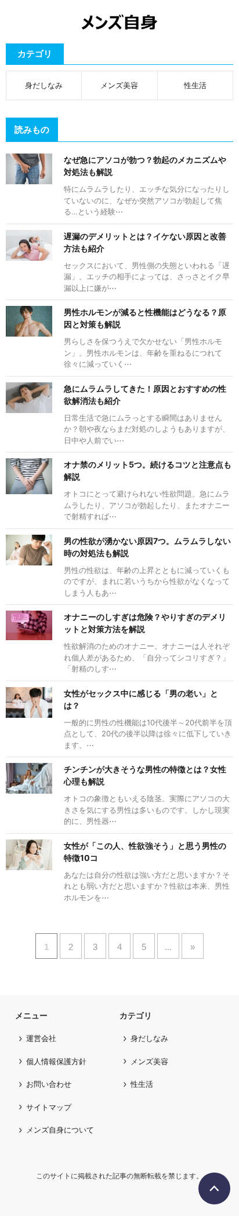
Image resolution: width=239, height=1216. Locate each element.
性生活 (195, 85)
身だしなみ (44, 85)
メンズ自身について (60, 1129)
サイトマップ (48, 1107)
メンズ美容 (119, 85)
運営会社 (41, 1038)
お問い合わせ (48, 1084)
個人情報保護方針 (56, 1061)
